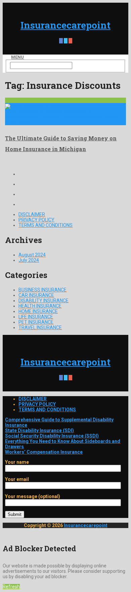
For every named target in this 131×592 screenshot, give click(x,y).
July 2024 (28, 260)
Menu (17, 57)
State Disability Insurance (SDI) (39, 430)
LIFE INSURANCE (35, 316)
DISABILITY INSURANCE (43, 300)
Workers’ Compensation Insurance (44, 452)
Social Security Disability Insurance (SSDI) (52, 436)
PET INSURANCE (35, 322)
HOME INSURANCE (38, 311)
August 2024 (32, 254)
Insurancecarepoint (65, 25)
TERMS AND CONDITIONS (45, 225)
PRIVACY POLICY (36, 219)
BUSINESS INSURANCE (42, 289)
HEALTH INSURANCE (39, 306)
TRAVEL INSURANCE (40, 327)
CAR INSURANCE (36, 295)
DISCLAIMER (31, 214)
